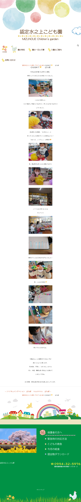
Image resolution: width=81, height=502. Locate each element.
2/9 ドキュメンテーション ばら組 (18, 391)
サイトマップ (40, 489)
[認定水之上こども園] (40, 22)
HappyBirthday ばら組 (42, 391)
